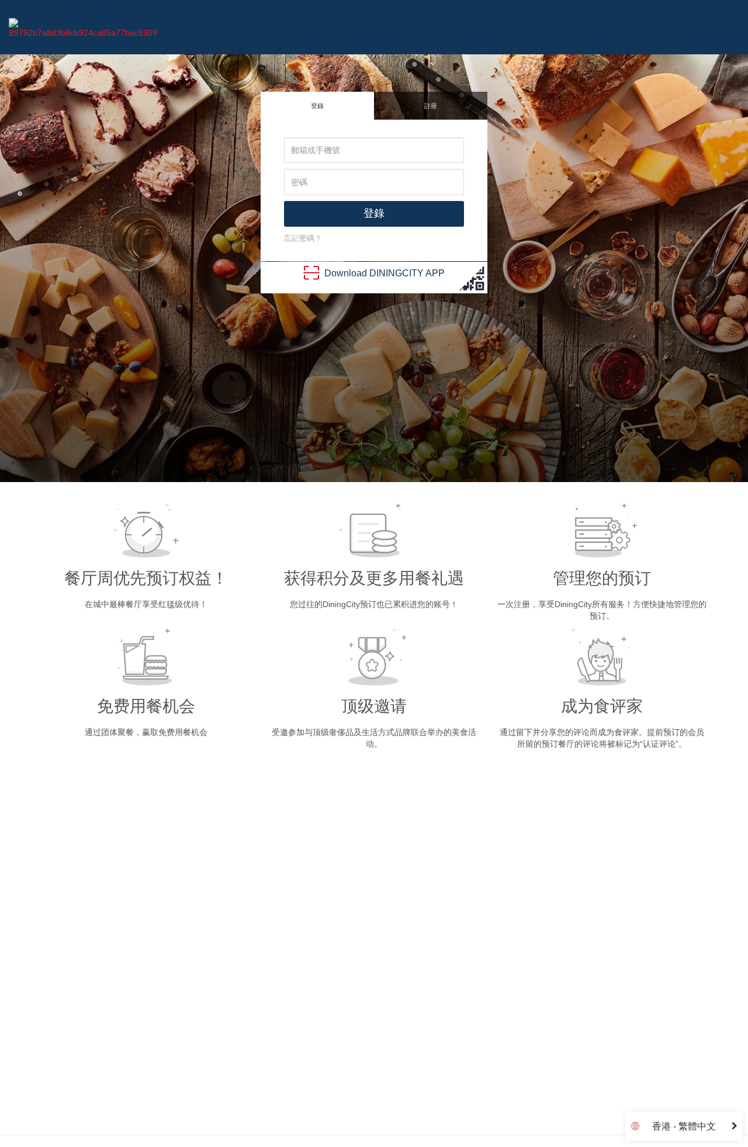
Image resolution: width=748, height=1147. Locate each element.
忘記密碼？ (303, 238)
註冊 (430, 105)
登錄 (317, 105)
